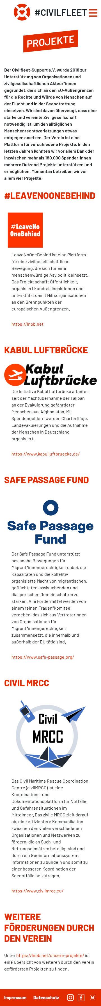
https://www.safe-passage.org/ (43, 656)
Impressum (15, 997)
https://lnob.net (27, 324)
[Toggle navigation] (93, 13)
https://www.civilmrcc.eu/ (37, 890)
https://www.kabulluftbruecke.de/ (46, 453)
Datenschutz (46, 997)
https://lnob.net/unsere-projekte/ (50, 955)
